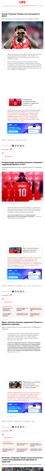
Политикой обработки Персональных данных (29, 5)
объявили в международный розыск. (15, 260)
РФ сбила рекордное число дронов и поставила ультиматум (22, 309)
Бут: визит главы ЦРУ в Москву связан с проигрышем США (7, 309)
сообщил (30, 210)
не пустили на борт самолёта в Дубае (26, 119)
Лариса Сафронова (11, 281)
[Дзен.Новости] (13, 146)
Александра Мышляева (12, 416)
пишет (19, 57)
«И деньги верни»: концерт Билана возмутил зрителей (22, 314)
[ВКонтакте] (21, 146)
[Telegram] (18, 146)
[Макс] (15, 146)
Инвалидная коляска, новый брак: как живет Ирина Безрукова (9, 450)
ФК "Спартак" (12, 50)
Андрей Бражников (11, 135)
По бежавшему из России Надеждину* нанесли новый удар (36, 309)
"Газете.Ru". (17, 352)
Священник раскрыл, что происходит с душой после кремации (35, 445)
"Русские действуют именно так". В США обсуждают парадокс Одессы (22, 450)
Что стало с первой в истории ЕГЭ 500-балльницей (7, 314)
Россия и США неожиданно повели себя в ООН (22, 444)
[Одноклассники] (23, 146)
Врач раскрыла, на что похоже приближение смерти (35, 314)
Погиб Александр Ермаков (8, 443)
